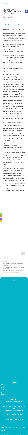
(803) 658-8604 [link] (18, 414)
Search (23, 253)
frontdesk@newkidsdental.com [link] (16, 419)
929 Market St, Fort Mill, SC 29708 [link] (14, 410)
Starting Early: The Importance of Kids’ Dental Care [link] (13, 270)
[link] (26, 11)
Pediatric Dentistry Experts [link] (9, 16)
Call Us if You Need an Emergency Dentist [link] (11, 272)
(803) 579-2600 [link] (18, 417)
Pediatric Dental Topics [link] (8, 17)
